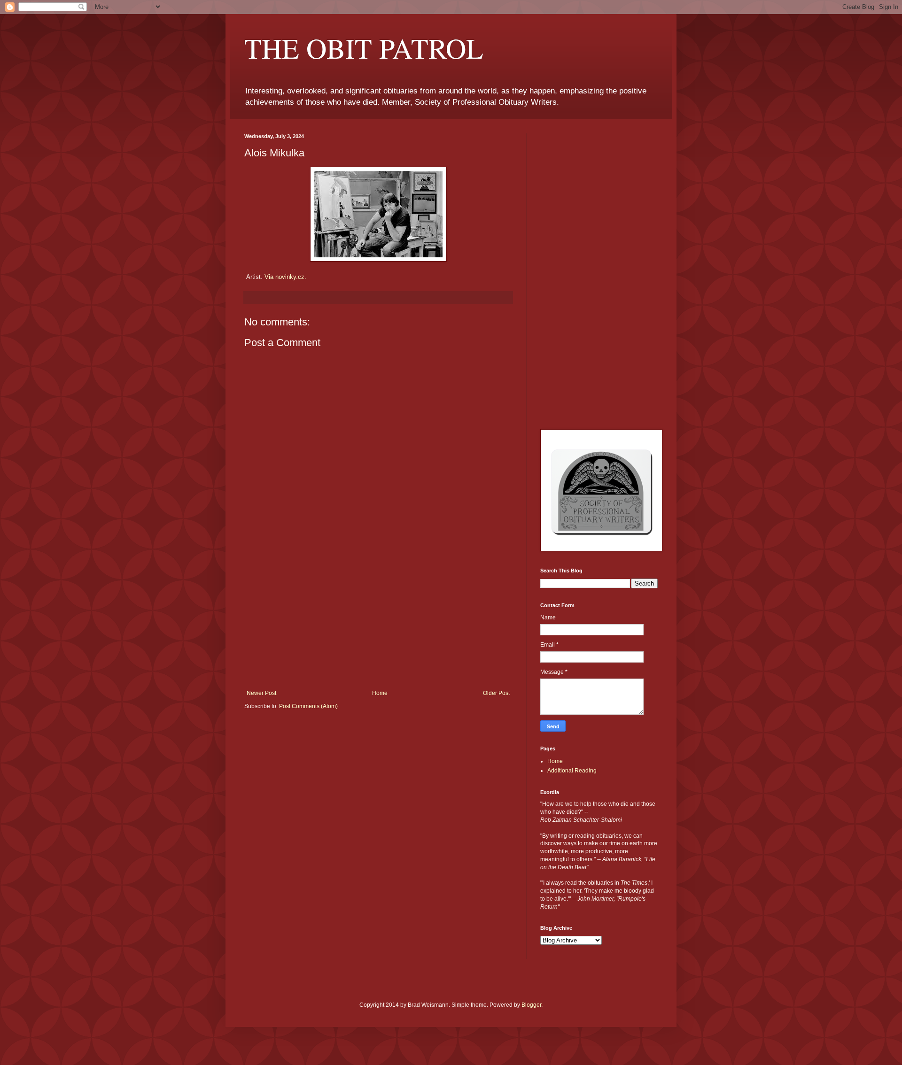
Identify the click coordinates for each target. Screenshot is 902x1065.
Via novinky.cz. (285, 276)
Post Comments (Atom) (308, 706)
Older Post (496, 693)
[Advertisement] (378, 619)
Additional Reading (572, 770)
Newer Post (261, 693)
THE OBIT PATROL (363, 48)
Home (380, 693)
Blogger (531, 1005)
